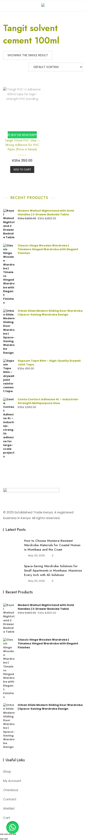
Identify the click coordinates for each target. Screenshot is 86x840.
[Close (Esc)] (14, 834)
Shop (7, 771)
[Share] (10, 834)
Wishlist (9, 808)
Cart (6, 817)
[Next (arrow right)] (6, 838)
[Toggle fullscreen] (6, 834)
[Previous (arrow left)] (1, 838)
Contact (9, 799)
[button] (12, 827)
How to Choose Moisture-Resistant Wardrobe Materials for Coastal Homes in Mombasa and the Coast (52, 545)
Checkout (10, 790)
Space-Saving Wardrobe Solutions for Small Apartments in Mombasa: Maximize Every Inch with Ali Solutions (53, 570)
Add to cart (22, 169)
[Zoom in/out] (1, 834)
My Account (12, 781)
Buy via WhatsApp (24, 135)
